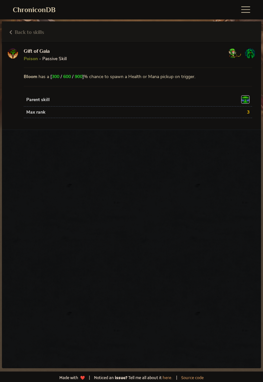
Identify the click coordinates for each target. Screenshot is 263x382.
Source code (192, 378)
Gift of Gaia (37, 51)
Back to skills (28, 32)
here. (167, 378)
